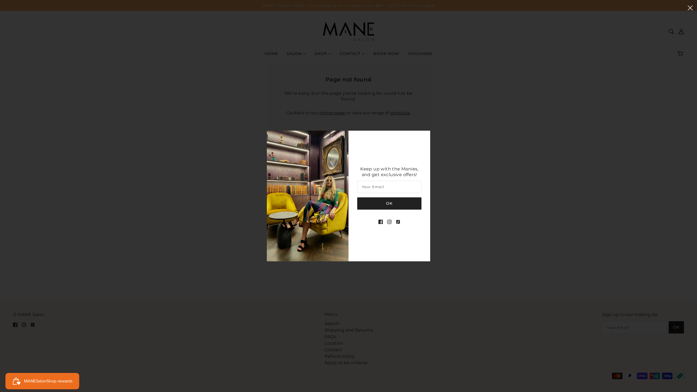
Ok (389, 203)
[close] (690, 7)
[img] (380, 221)
